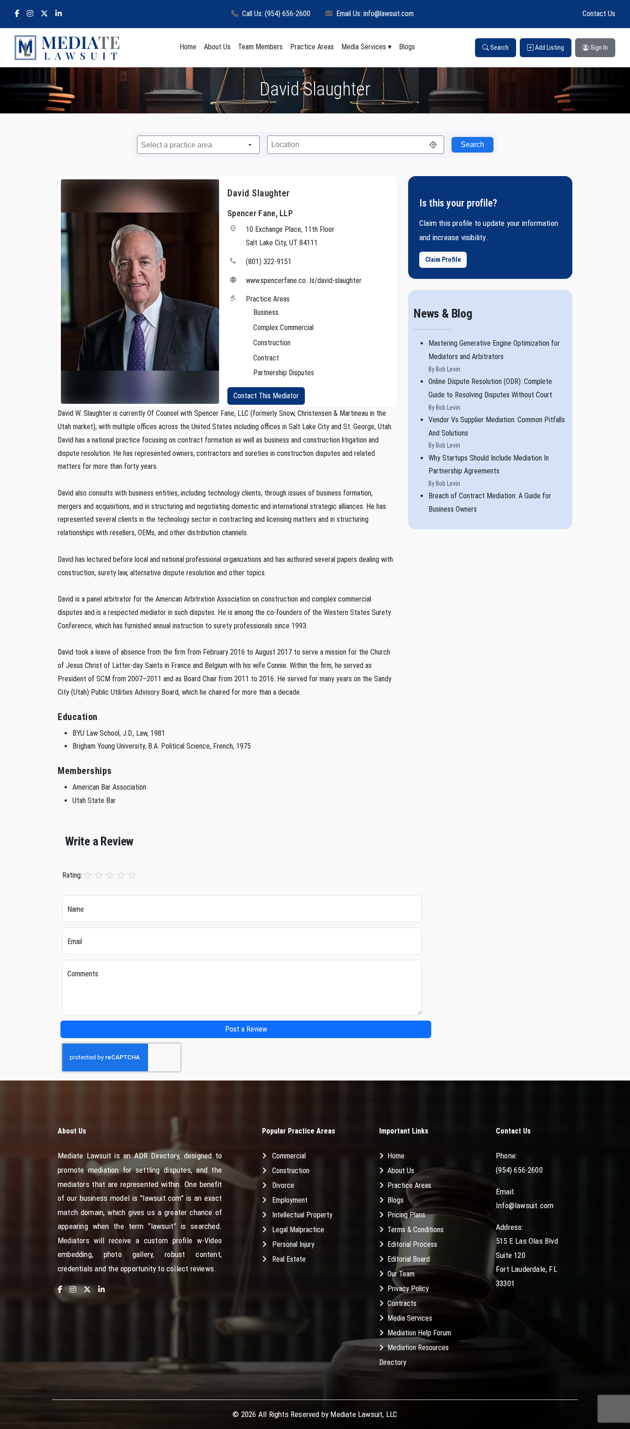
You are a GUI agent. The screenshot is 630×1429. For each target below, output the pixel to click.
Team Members (260, 46)
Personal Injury (293, 1244)
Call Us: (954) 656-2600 (276, 13)
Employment (290, 1200)
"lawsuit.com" (162, 1198)
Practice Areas (312, 46)
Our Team (401, 1274)
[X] (44, 14)
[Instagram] (30, 14)
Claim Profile (443, 259)
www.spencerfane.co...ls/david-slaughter (304, 280)
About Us (217, 46)
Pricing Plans (406, 1215)
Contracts (401, 1303)
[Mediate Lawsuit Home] (67, 47)
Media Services (363, 46)
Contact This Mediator (266, 395)
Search (499, 47)
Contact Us (598, 13)
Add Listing (549, 47)
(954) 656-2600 (519, 1170)
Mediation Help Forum (419, 1333)
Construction (290, 1170)
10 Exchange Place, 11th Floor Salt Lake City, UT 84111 (290, 236)
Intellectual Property (302, 1215)
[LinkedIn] (58, 14)
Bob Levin (448, 369)
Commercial (289, 1155)
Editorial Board (408, 1259)
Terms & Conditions (415, 1229)
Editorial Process (412, 1244)
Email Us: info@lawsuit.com (375, 13)
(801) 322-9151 (268, 261)
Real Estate (289, 1259)
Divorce (283, 1185)
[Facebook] (17, 14)
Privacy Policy (408, 1288)
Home (187, 46)
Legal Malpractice (298, 1229)
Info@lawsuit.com (524, 1205)
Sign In (598, 47)
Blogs (407, 46)
